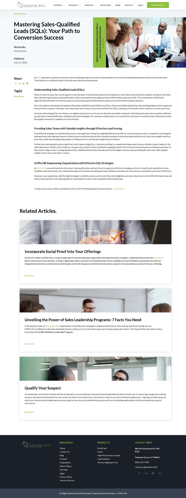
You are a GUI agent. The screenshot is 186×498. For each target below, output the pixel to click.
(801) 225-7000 (142, 462)
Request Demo (158, 5)
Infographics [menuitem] (65, 462)
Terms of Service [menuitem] (67, 480)
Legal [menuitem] (62, 473)
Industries (89, 5)
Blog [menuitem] (62, 455)
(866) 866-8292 (150, 467)
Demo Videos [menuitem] (65, 466)
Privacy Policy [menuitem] (66, 477)
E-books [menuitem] (63, 459)
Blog (16, 96)
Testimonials (105, 5)
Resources (73, 5)
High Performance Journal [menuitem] (108, 455)
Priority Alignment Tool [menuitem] (107, 462)
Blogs (117, 5)
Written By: (20, 47)
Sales (21, 96)
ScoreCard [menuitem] (102, 448)
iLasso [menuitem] (100, 451)
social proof (158, 257)
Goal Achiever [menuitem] (103, 459)
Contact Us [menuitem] (65, 451)
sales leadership (52, 326)
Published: (19, 58)
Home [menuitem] (62, 448)
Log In (140, 5)
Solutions (58, 5)
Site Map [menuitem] (64, 469)
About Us (129, 5)
